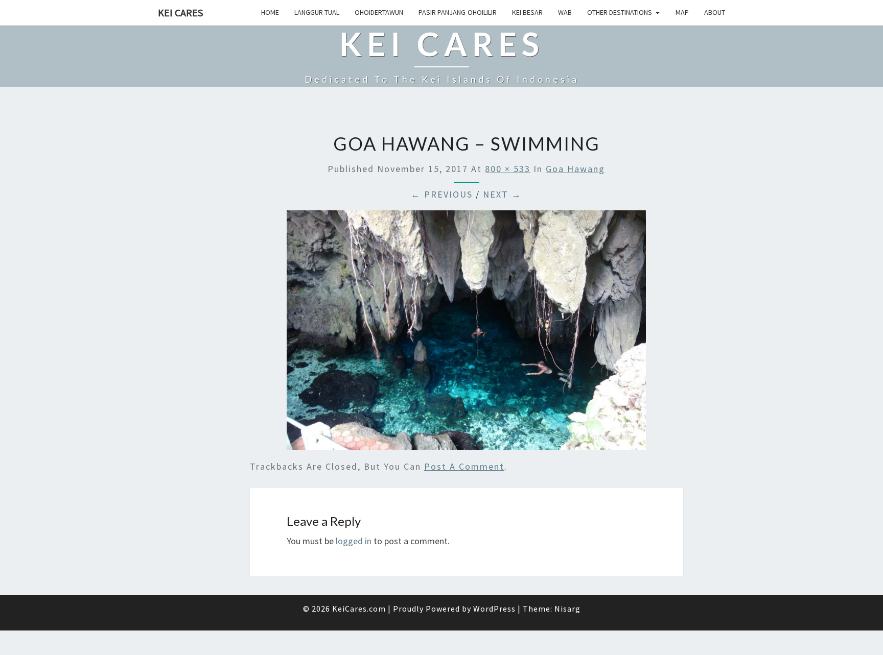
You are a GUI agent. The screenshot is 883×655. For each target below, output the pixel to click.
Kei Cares (180, 12)
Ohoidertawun (379, 12)
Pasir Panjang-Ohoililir (458, 12)
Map (682, 12)
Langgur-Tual (316, 12)
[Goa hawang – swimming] (466, 333)
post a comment (464, 466)
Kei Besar (527, 12)
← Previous (442, 194)
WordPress (494, 608)
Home (270, 12)
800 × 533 (507, 169)
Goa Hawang (575, 169)
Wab (565, 12)
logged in (353, 541)
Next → (502, 194)
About (714, 12)
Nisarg (567, 608)
